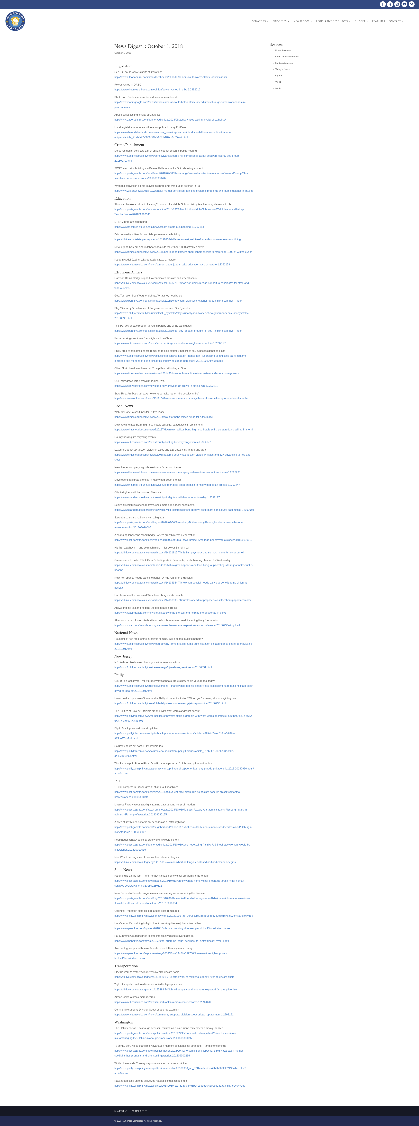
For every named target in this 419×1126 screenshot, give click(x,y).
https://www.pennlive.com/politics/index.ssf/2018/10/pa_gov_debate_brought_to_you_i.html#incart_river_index (178, 330)
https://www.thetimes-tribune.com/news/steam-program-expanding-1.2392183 (159, 227)
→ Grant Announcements (285, 56)
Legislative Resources (332, 21)
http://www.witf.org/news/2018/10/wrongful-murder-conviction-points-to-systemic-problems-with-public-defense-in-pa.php (183, 190)
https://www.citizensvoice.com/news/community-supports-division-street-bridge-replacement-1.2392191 (174, 1014)
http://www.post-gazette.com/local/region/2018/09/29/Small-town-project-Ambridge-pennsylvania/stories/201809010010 (183, 540)
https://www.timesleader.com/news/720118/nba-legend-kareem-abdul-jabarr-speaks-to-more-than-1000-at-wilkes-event (183, 252)
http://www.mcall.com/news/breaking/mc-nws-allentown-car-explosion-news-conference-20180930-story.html (177, 625)
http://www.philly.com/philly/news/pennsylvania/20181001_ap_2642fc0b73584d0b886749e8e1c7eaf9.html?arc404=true (183, 915)
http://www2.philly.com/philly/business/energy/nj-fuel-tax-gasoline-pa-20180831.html (163, 667)
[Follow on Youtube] (404, 4)
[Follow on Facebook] (383, 4)
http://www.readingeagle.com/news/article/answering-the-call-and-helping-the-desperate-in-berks (170, 612)
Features (378, 21)
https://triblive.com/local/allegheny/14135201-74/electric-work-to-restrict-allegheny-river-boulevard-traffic (174, 977)
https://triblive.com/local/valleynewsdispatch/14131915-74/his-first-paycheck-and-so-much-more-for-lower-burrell (179, 552)
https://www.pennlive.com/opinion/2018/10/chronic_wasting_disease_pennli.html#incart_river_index (172, 928)
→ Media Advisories (282, 63)
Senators (259, 21)
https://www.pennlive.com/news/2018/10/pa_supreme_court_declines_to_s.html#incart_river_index (171, 941)
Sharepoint (120, 1110)
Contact (395, 21)
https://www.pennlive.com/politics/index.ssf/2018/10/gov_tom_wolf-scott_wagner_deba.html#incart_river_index (178, 300)
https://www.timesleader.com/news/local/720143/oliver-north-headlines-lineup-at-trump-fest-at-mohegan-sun (176, 373)
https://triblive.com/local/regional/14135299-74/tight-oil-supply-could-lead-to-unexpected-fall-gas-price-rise (175, 989)
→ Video (276, 81)
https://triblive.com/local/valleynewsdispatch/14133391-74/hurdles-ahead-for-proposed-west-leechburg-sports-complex (182, 600)
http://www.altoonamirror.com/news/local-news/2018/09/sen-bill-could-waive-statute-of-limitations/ (170, 77)
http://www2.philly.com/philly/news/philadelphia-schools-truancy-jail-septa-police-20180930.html (170, 703)
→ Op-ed (277, 75)
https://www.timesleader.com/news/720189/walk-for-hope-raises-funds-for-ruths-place (163, 417)
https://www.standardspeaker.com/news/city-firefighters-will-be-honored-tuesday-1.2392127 (167, 497)
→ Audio (276, 88)
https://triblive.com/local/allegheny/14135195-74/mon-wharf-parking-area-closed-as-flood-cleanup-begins (175, 862)
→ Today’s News (281, 69)
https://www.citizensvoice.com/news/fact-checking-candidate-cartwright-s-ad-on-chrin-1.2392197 (170, 343)
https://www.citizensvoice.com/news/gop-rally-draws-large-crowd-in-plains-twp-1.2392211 (166, 385)
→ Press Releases (281, 50)
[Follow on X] (390, 4)
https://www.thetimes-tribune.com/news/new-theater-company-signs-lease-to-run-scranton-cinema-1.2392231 (177, 472)
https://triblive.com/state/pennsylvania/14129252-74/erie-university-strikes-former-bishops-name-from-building (177, 239)
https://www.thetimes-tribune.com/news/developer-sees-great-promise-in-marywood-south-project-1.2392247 (177, 484)
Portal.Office (139, 1110)
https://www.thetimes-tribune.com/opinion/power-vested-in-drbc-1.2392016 (157, 89)
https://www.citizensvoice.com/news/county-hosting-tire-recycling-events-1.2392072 (162, 442)
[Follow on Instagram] (397, 4)
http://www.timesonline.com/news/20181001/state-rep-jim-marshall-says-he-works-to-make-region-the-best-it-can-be (181, 398)
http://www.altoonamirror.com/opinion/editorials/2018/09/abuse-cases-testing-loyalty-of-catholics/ (170, 119)
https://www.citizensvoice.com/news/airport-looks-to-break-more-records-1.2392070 (162, 1002)
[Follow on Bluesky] (412, 4)
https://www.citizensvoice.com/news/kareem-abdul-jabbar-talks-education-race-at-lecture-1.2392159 (172, 264)
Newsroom (301, 21)
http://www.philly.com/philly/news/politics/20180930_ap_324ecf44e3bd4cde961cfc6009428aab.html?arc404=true (179, 1085)
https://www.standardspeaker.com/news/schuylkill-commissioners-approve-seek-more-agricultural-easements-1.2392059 (184, 509)
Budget (360, 21)
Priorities (280, 21)
